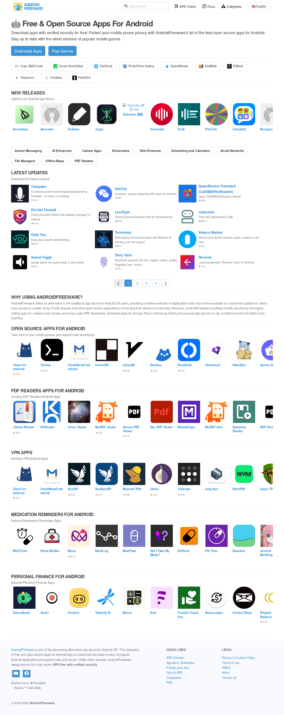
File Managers (25, 161)
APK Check (187, 6)
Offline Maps (54, 161)
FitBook (238, 66)
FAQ (169, 682)
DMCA (226, 667)
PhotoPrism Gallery (141, 66)
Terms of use (231, 662)
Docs (211, 6)
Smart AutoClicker (71, 66)
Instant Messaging (28, 150)
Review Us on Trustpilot (28, 683)
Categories (234, 6)
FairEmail (106, 66)
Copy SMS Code (31, 66)
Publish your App (177, 667)
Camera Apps (92, 150)
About (226, 672)
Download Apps (28, 51)
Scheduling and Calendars (190, 150)
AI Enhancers (62, 150)
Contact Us (229, 677)
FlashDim (84, 77)
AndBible (211, 66)
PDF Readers (84, 161)
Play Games (62, 51)
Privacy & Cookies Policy (238, 657)
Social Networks (232, 150)
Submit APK (174, 672)
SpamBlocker (180, 66)
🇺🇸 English (259, 6)
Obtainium (27, 77)
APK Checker (175, 657)
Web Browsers (150, 150)
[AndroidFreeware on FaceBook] (26, 673)
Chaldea (56, 77)
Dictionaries (121, 150)
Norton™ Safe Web (26, 688)
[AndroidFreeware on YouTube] (16, 673)
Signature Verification (180, 662)
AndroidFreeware (23, 649)
